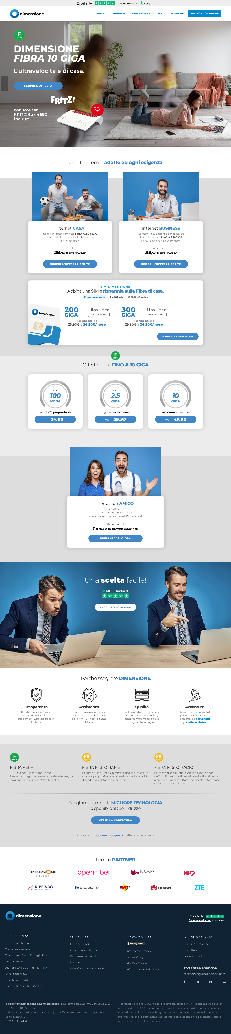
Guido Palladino (21, 1021)
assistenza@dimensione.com (205, 974)
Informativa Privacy (139, 951)
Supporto (178, 13)
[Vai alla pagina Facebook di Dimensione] (184, 982)
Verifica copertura (204, 13)
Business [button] (119, 13)
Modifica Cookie (137, 963)
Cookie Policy (135, 957)
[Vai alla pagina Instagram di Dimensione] (196, 982)
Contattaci (190, 950)
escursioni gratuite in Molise (196, 720)
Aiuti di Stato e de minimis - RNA (26, 967)
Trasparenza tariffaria (18, 943)
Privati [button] (101, 13)
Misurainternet (14, 961)
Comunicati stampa (196, 944)
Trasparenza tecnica (17, 949)
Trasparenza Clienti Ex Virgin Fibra (26, 955)
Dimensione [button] (140, 13)
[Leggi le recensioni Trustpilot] (115, 593)
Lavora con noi (193, 956)
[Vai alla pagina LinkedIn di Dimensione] (223, 982)
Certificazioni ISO (16, 973)
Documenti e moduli (83, 956)
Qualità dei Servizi (16, 980)
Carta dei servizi (80, 944)
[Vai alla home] (23, 915)
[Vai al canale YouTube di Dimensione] (210, 982)
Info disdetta (78, 962)
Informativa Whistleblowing (144, 969)
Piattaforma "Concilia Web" (87, 968)
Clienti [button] (159, 13)
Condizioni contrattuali (84, 950)
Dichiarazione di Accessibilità (23, 986)
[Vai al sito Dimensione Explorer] (42, 873)
